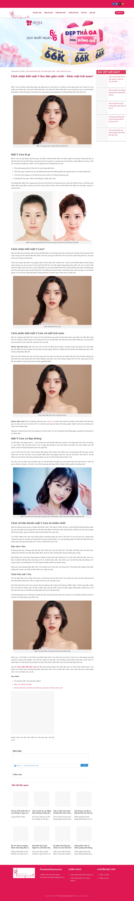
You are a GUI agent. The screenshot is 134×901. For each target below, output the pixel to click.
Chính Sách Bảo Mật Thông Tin (82, 875)
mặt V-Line (51, 421)
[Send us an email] (119, 3)
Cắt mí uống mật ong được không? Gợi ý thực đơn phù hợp (117, 132)
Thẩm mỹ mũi (73, 13)
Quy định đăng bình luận (31, 765)
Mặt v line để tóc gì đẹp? (23, 684)
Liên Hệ (92, 13)
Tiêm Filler (48, 13)
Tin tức (22, 71)
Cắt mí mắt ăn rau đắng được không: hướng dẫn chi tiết (117, 92)
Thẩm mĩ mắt (104, 875)
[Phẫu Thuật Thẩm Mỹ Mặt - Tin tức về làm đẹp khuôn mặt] (20, 15)
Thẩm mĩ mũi (104, 878)
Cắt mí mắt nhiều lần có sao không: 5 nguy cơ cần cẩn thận (117, 79)
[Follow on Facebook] (113, 3)
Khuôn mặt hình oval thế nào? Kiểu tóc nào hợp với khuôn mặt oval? (38, 688)
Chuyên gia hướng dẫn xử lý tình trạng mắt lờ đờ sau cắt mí (116, 119)
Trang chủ (14, 71)
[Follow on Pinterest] (122, 3)
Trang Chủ (37, 13)
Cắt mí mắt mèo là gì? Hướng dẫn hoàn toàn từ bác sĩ (117, 106)
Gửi (84, 765)
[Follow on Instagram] (116, 3)
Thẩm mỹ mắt (60, 13)
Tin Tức (84, 13)
